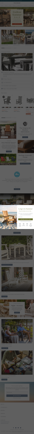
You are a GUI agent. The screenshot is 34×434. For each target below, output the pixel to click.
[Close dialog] (33, 206)
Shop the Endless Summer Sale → (25, 211)
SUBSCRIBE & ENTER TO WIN (25, 219)
